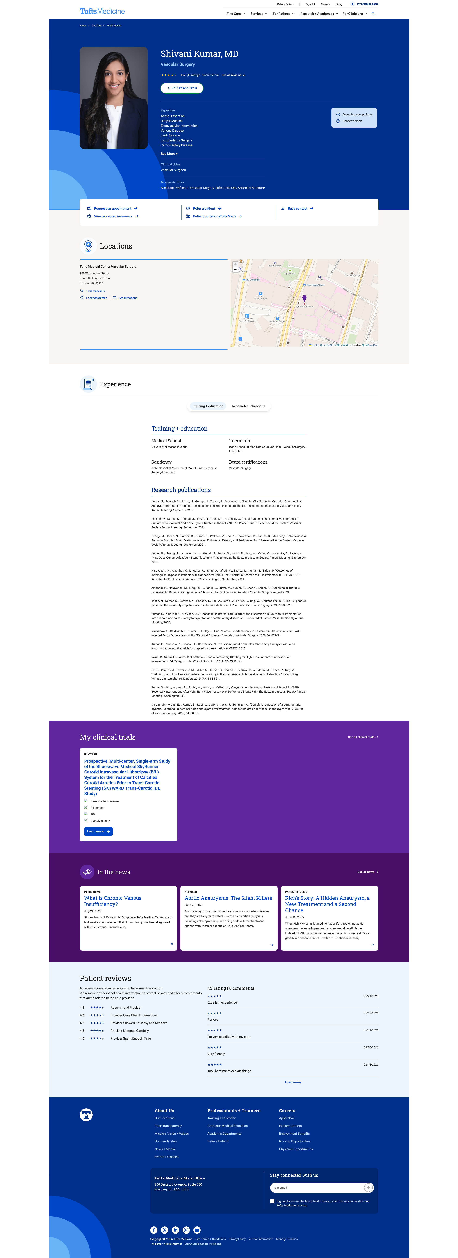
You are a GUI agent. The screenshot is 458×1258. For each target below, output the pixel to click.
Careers (325, 4)
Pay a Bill (310, 4)
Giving (338, 4)
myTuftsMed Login (367, 3)
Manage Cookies (287, 1239)
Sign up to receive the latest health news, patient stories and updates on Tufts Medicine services (323, 1203)
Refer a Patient (285, 4)
